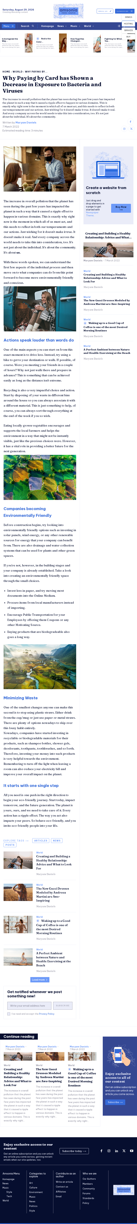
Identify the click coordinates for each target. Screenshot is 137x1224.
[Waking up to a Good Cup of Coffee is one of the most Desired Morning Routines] (18, 924)
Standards (88, 1198)
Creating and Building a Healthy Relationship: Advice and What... (108, 235)
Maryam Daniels (26, 122)
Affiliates (61, 1191)
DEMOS (128, 17)
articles (40, 840)
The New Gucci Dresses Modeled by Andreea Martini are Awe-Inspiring (106, 302)
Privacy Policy (46, 1014)
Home (6, 71)
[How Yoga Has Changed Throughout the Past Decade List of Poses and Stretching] (97, 43)
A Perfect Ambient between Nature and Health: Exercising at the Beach (106, 351)
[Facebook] (130, 121)
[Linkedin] (116, 1151)
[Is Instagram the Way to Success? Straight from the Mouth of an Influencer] (28, 43)
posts (10, 845)
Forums (86, 1193)
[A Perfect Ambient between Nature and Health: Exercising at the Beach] (18, 957)
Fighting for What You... (113, 40)
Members (88, 1183)
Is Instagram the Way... (10, 40)
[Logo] (68, 11)
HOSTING (128, 23)
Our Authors (89, 1178)
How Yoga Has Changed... (77, 40)
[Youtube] (132, 1151)
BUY (128, 36)
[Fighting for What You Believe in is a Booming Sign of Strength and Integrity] (131, 43)
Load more (38, 979)
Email (59, 1196)
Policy (86, 1203)
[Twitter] (131, 129)
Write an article (64, 1182)
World (17, 71)
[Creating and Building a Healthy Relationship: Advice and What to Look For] (18, 860)
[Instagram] (124, 129)
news (56, 840)
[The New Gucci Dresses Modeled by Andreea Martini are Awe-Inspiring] (18, 892)
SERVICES (128, 30)
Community (89, 1188)
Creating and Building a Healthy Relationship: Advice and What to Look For (105, 278)
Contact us (62, 1186)
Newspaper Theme (92, 214)
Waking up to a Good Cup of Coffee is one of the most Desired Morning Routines (105, 326)
